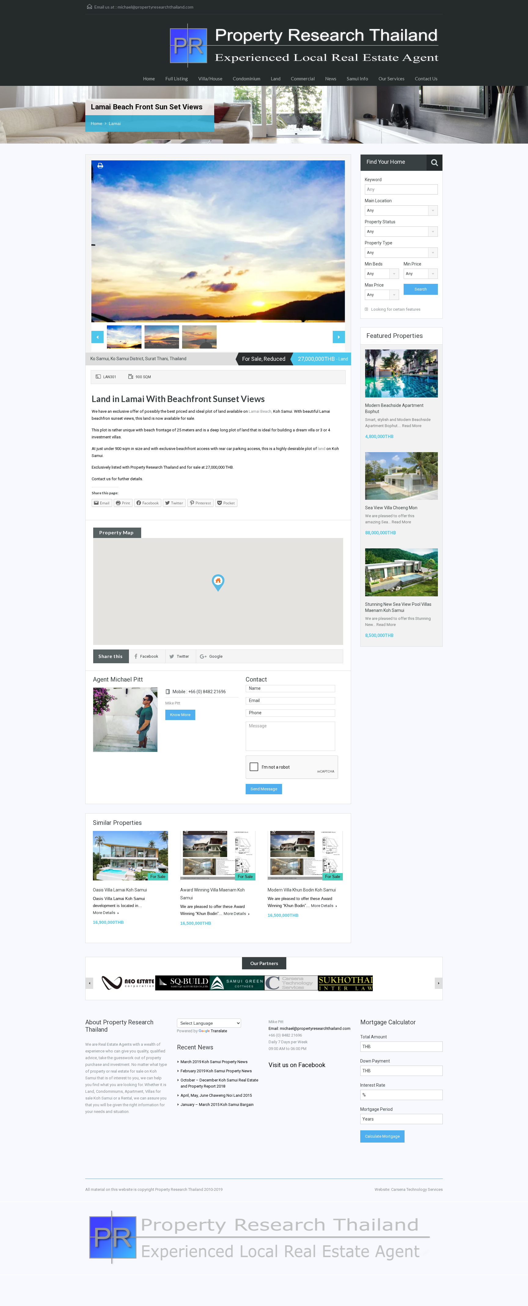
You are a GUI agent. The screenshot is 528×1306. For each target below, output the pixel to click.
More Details (104, 912)
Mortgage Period (376, 1109)
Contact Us (426, 78)
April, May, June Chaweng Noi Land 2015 (216, 1095)
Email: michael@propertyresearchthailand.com (309, 1028)
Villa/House (210, 78)
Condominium (246, 78)
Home (149, 78)
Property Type (378, 242)
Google (215, 656)
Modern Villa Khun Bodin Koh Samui (302, 889)
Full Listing (176, 78)
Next (334, 241)
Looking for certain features (395, 309)
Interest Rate (372, 1085)
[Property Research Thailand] (305, 55)
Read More (411, 425)
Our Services (392, 78)
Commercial (303, 78)
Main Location (378, 200)
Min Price (412, 264)
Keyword (373, 179)
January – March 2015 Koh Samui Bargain (217, 1104)
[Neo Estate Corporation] (128, 982)
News (330, 78)
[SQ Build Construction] (182, 982)
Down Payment (375, 1061)
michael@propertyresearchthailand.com (155, 6)
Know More (180, 714)
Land (275, 78)
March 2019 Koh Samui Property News (214, 1061)
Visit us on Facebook (297, 1065)
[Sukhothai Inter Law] (345, 983)
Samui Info (357, 78)
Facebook (149, 656)
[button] (224, 591)
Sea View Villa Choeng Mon (391, 507)
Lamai (115, 123)
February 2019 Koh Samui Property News (216, 1071)
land (321, 448)
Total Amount (373, 1036)
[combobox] (401, 210)
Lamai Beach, (260, 411)
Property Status (380, 221)
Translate (219, 1031)
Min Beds (374, 264)
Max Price (374, 285)
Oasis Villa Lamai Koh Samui (120, 889)
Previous (102, 241)
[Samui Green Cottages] (237, 982)
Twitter (183, 656)
